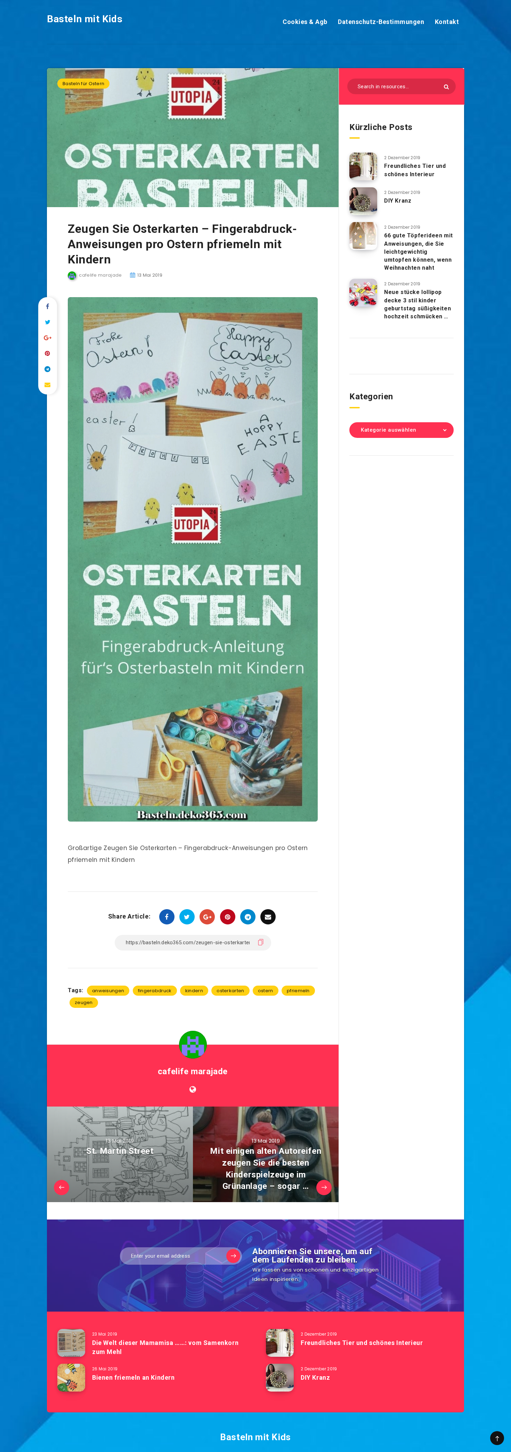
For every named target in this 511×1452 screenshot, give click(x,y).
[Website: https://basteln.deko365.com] (192, 1089)
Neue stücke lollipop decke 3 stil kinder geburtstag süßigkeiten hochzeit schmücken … (417, 304)
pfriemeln (298, 990)
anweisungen (108, 990)
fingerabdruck (155, 990)
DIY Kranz (397, 200)
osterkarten (230, 990)
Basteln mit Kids (85, 19)
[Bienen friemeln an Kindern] (71, 1378)
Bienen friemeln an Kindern (133, 1377)
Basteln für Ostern (83, 83)
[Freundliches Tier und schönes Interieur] (363, 166)
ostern (265, 990)
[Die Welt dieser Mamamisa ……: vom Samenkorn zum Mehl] (71, 1343)
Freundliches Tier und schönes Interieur (415, 170)
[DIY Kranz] (363, 201)
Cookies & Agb (305, 21)
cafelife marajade (193, 1071)
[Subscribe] (233, 1256)
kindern (194, 990)
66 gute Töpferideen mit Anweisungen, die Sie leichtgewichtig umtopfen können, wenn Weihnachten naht (418, 251)
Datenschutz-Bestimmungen (381, 21)
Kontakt (447, 21)
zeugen (84, 1002)
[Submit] (446, 86)
